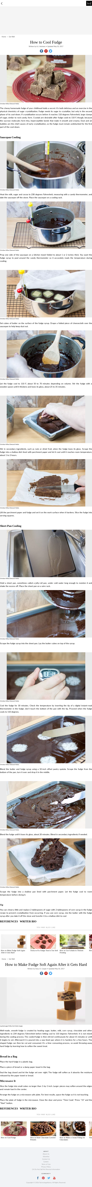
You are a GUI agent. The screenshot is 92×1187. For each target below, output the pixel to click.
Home (4, 37)
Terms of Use (46, 1164)
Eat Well (12, 37)
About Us (46, 1154)
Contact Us (46, 1159)
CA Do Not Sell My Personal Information (46, 1169)
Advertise (46, 1156)
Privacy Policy (46, 1167)
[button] (41, 51)
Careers (46, 1162)
